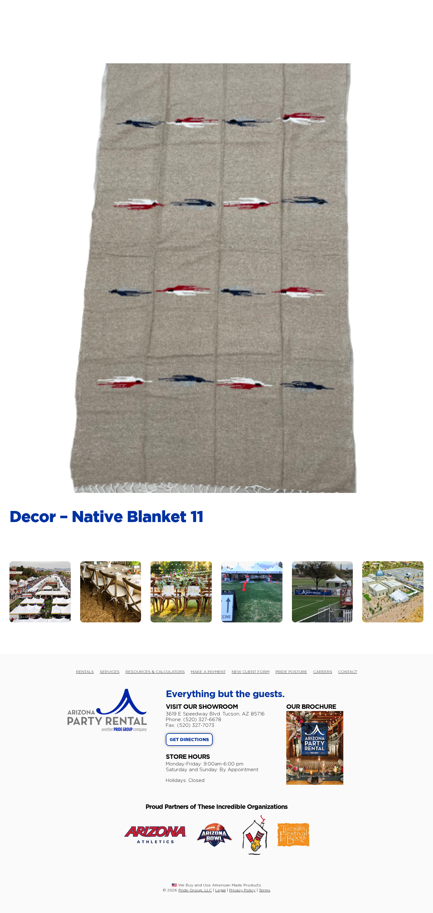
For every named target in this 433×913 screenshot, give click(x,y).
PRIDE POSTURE (291, 672)
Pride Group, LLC (195, 890)
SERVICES (110, 672)
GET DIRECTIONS (189, 740)
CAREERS (322, 672)
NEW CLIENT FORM (250, 672)
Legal (220, 890)
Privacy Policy (242, 890)
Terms (264, 890)
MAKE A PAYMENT (208, 672)
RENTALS (85, 672)
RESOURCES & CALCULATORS (155, 672)
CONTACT (347, 672)
